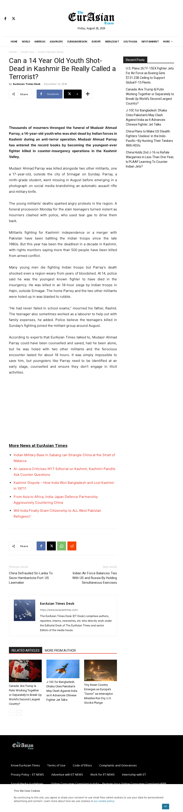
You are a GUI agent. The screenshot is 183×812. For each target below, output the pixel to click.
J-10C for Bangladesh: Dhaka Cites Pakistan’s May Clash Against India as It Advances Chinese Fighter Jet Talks (61, 690)
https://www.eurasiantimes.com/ (59, 609)
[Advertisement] (63, 113)
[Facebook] (5, 19)
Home (13, 52)
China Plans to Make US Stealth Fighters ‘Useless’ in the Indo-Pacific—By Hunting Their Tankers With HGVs (149, 138)
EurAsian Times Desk (26, 84)
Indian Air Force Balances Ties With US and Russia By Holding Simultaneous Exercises (94, 578)
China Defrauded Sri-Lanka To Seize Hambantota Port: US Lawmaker (31, 578)
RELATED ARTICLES (26, 650)
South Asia (27, 52)
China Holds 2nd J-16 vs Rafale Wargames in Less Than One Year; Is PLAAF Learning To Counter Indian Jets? (150, 159)
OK (165, 806)
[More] (87, 94)
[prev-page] (12, 712)
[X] (13, 19)
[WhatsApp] (61, 545)
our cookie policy (104, 801)
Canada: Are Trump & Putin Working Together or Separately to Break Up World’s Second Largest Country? (25, 694)
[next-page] (19, 712)
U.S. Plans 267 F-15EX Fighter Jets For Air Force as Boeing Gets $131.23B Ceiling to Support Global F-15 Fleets (150, 75)
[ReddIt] (71, 545)
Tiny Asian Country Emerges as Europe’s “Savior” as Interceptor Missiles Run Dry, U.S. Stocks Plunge (98, 693)
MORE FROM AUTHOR (60, 650)
